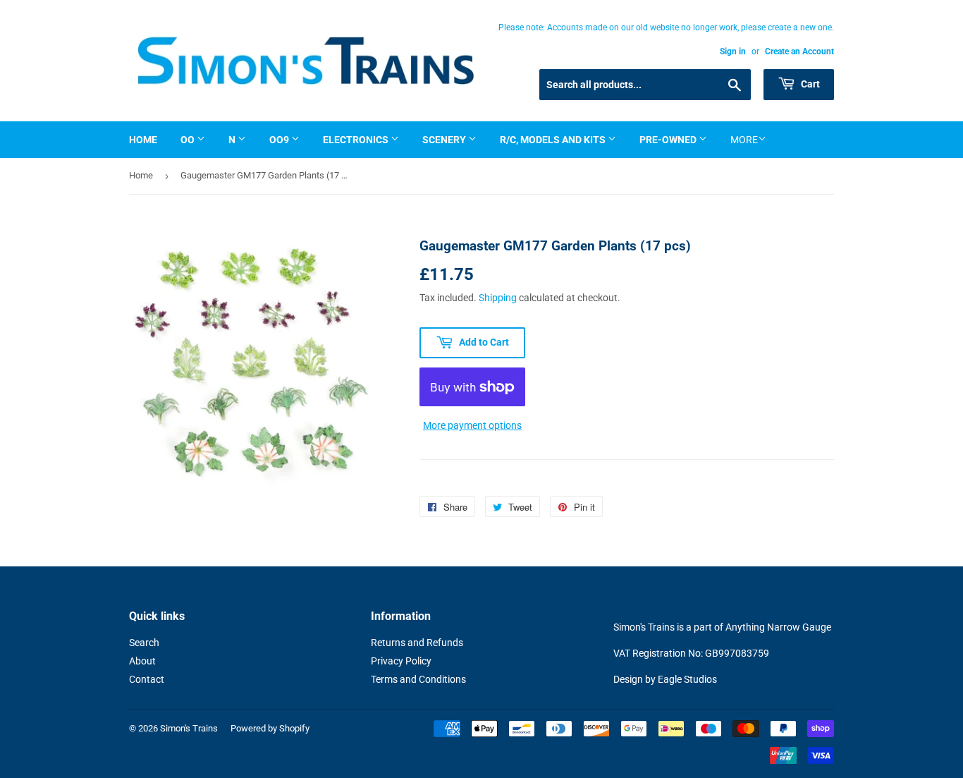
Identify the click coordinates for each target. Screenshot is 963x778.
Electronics (357, 139)
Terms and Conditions (418, 679)
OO (188, 139)
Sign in (733, 51)
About (142, 661)
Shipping (498, 297)
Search (144, 642)
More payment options (472, 425)
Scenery (445, 139)
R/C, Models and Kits (554, 139)
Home (143, 139)
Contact (146, 679)
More (744, 139)
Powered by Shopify (270, 728)
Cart (809, 84)
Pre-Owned (669, 139)
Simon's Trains (189, 728)
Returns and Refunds (417, 642)
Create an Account (799, 51)
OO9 (280, 139)
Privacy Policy (401, 661)
